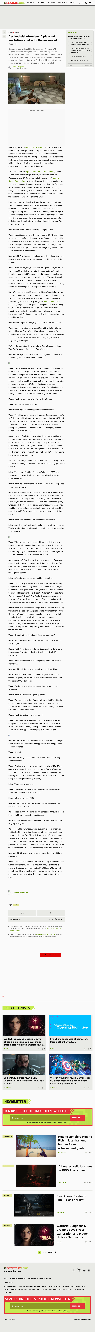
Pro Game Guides (10, 1286)
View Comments (50, 955)
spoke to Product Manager (41, 172)
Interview (15, 905)
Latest (72, 3)
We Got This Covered (77, 1286)
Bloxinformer (79, 1289)
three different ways (51, 301)
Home (10, 32)
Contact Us (22, 1278)
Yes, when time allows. (78, 56)
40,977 (50, 1252)
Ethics (14, 1278)
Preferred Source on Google (45, 934)
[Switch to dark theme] (86, 3)
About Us (7, 1278)
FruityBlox (69, 1289)
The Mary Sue (46, 1289)
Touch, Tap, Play (59, 1289)
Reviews (52, 3)
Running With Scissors (34, 147)
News (43, 3)
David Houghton (18, 67)
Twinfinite (21, 1286)
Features (62, 3)
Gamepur (29, 1286)
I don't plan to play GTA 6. (79, 60)
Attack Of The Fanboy (42, 1286)
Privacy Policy (63, 1122)
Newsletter (33, 3)
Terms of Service (51, 1122)
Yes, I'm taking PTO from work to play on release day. (80, 43)
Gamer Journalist (10, 1289)
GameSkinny (22, 1289)
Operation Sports (34, 1289)
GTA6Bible (8, 1292)
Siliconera (65, 1286)
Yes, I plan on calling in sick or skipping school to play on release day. (80, 50)
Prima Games (55, 1286)
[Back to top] (3, 996)
